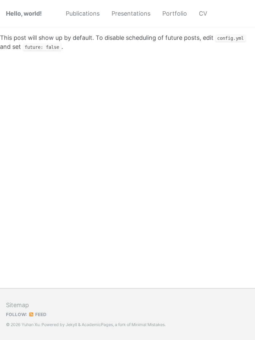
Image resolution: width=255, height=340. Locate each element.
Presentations (131, 13)
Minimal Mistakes (148, 324)
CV (203, 13)
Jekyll (71, 324)
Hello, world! (24, 13)
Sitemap (17, 304)
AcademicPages (97, 324)
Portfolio (174, 13)
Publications (83, 13)
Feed (40, 314)
